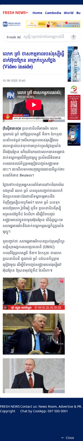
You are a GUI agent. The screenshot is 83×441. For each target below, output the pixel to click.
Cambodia (53, 13)
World (69, 13)
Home (37, 13)
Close (70, 437)
